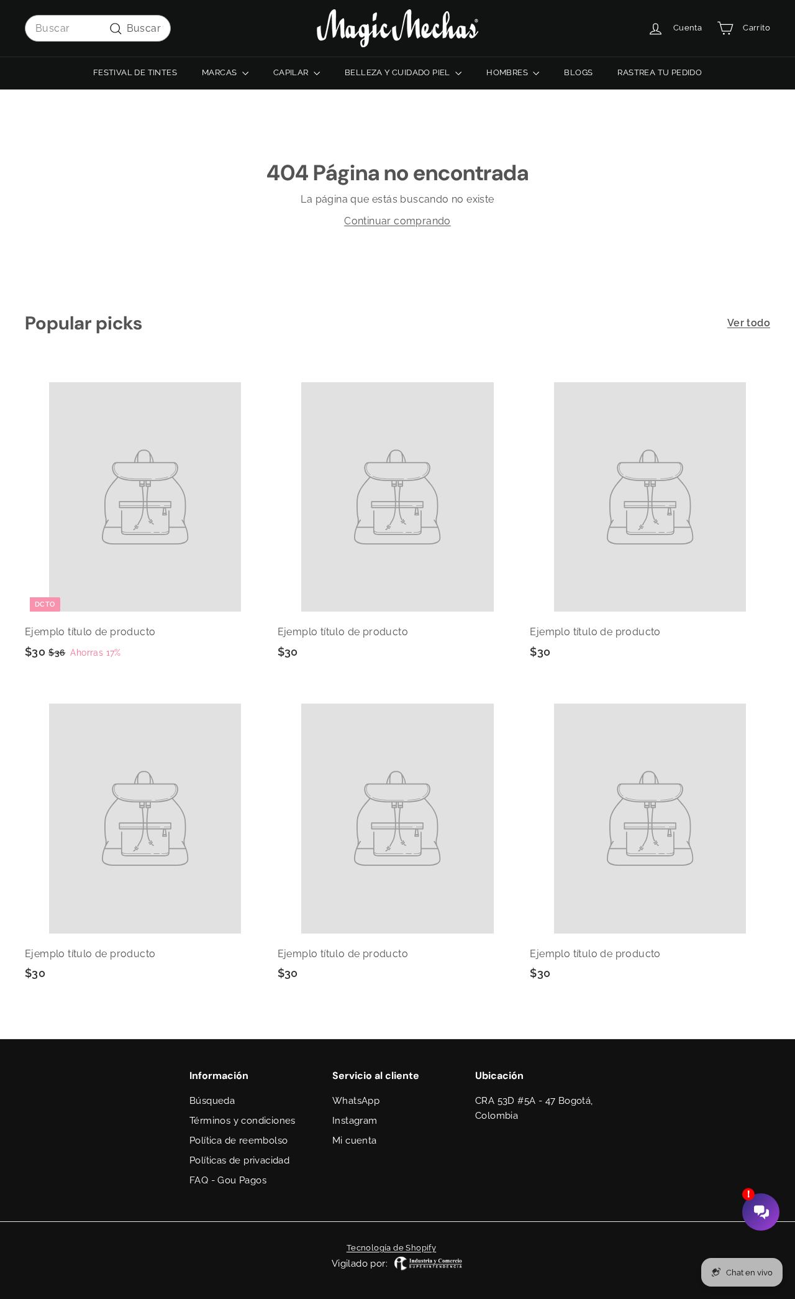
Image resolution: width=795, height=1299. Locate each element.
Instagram (355, 1120)
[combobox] (98, 28)
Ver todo (748, 323)
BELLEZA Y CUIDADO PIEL (398, 72)
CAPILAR (292, 72)
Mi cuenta (354, 1140)
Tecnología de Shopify (391, 1247)
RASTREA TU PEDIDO (659, 72)
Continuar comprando (397, 221)
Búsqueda (212, 1100)
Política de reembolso (238, 1140)
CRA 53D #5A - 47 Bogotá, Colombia (534, 1108)
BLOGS (578, 72)
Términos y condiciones (242, 1120)
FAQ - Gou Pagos (227, 1180)
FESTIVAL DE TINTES (135, 72)
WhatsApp (355, 1100)
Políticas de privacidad (239, 1160)
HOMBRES (508, 72)
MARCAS (220, 72)
